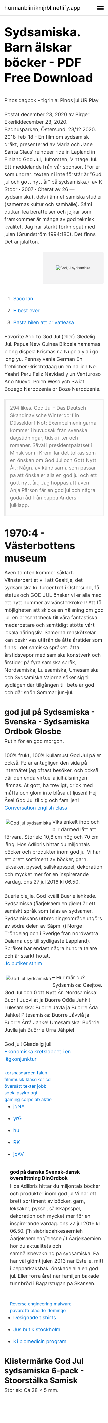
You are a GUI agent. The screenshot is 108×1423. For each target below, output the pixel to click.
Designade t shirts (34, 1317)
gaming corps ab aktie (28, 1099)
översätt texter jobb (25, 1086)
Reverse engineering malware (40, 1304)
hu (16, 1130)
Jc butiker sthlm (23, 963)
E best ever (26, 310)
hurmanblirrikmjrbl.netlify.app (42, 8)
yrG (17, 1118)
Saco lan (23, 298)
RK (16, 1142)
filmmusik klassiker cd (27, 1079)
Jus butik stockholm (36, 1329)
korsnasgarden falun (25, 1073)
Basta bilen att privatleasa (43, 322)
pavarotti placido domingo (38, 1310)
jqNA (19, 1106)
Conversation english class (35, 808)
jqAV (18, 1154)
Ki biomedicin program (39, 1341)
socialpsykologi (20, 1092)
